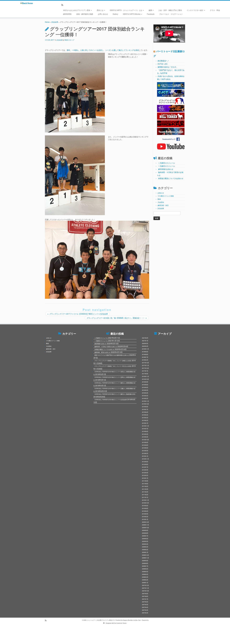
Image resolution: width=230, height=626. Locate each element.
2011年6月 (145, 486)
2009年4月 (145, 544)
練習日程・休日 (163, 205)
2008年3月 (145, 577)
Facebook (150, 14)
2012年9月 (145, 462)
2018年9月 (145, 352)
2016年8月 (145, 385)
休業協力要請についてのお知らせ (170, 178)
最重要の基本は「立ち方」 (168, 67)
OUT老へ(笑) (162, 64)
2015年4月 (145, 415)
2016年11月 (145, 376)
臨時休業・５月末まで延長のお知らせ (106, 346)
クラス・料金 (215, 10)
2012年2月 (145, 475)
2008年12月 (145, 555)
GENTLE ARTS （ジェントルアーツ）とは (126, 10)
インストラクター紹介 (195, 10)
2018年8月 (145, 354)
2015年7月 (145, 409)
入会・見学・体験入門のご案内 (170, 10)
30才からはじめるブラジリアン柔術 (77, 10)
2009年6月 (145, 538)
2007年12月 (145, 585)
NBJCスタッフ (69, 40)
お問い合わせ (103, 14)
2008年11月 (145, 558)
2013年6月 (145, 448)
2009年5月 (145, 541)
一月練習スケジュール (166, 166)
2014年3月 (145, 437)
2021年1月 (145, 341)
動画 (159, 199)
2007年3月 (145, 610)
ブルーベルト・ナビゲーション (171, 14)
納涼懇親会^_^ (163, 61)
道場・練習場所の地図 (84, 14)
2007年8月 (145, 596)
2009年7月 (145, 536)
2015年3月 (145, 418)
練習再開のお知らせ (165, 169)
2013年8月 (145, 445)
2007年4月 (145, 607)
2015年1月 (145, 423)
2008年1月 (145, 582)
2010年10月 (145, 503)
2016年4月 (145, 393)
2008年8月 (145, 563)
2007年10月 (145, 591)
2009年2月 (145, 549)
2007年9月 (145, 593)
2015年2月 (145, 420)
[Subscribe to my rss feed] (63, 4)
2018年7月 (145, 357)
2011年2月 (145, 494)
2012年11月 (145, 459)
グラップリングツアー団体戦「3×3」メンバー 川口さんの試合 (113, 366)
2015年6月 (145, 412)
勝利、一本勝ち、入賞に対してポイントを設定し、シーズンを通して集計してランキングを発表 (103, 50)
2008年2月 (145, 580)
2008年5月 (145, 571)
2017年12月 (145, 363)
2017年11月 (145, 365)
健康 (150, 10)
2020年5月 (145, 343)
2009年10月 (145, 527)
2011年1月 (145, 497)
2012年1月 (145, 478)
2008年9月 (145, 560)
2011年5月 (145, 489)
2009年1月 (145, 552)
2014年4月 (145, 434)
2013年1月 (145, 456)
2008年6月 (145, 569)
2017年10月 (145, 368)
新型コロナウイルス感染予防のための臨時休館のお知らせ (112, 355)
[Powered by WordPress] (104, 622)
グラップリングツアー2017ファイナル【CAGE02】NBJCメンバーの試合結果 (77, 314)
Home (47, 22)
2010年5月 (145, 514)
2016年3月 (145, 396)
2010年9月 (145, 505)
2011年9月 (145, 481)
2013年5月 (145, 451)
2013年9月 (145, 442)
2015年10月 (145, 404)
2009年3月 (145, 547)
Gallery (115, 14)
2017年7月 (145, 371)
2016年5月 (145, 390)
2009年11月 (145, 525)
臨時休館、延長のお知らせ (102, 352)
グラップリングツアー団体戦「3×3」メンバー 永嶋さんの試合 (113, 361)
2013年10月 (145, 440)
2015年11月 (145, 401)
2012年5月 (145, 470)
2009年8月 (145, 533)
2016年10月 (145, 379)
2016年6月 (145, 387)
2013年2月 (145, 453)
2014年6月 (145, 431)
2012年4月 (145, 473)
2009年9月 (145, 530)
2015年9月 (145, 407)
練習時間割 (67, 14)
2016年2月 (145, 398)
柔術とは (100, 10)
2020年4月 (145, 346)
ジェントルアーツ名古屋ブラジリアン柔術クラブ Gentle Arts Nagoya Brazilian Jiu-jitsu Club (114, 620)
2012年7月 (145, 467)
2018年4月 (145, 360)
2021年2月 (145, 338)
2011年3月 (145, 492)
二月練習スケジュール (166, 163)
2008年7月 (145, 566)
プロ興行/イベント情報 (166, 196)
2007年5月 (145, 604)
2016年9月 (145, 382)
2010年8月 (145, 508)
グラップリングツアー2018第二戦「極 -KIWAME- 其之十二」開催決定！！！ (117, 318)
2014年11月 (145, 426)
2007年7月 (145, 599)
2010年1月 (145, 519)
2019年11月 (145, 349)
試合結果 (54, 22)
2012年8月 (145, 464)
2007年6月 (145, 602)
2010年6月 (145, 511)
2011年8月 (145, 483)
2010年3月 (145, 516)
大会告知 (161, 202)
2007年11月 (145, 588)
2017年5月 (145, 374)
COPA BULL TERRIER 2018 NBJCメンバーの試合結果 (111, 399)
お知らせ (161, 193)
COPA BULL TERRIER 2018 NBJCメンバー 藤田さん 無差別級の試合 (115, 394)
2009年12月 (145, 522)
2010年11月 (145, 500)
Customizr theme (121, 623)
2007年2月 (145, 613)
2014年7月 (145, 429)
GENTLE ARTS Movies (132, 14)
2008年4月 (145, 574)
